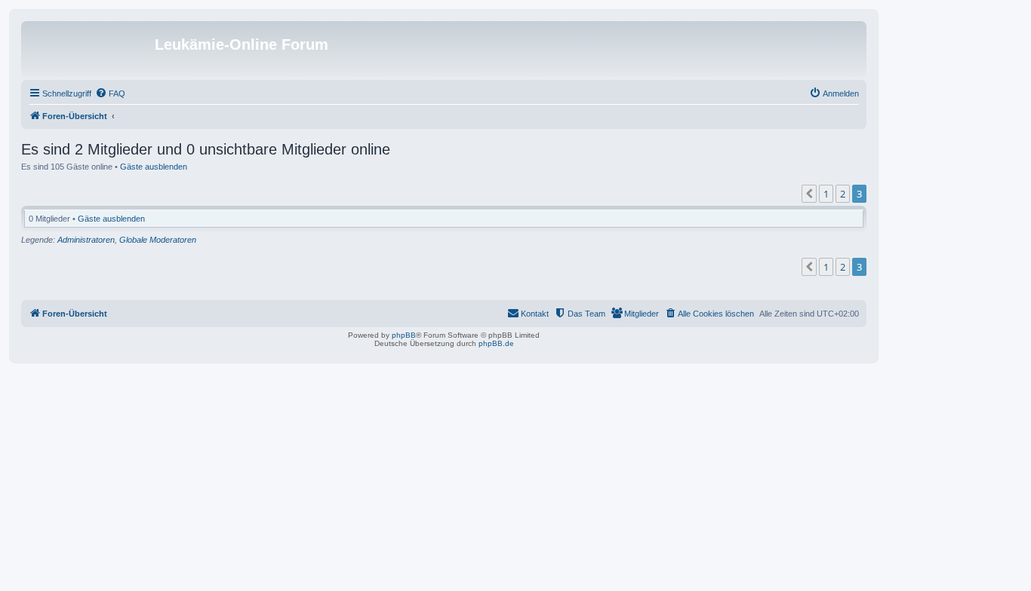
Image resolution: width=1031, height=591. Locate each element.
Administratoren (86, 239)
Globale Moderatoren (157, 239)
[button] (809, 194)
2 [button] (842, 194)
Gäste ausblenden (153, 166)
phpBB (404, 335)
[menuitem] (110, 93)
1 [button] (826, 194)
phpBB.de (496, 343)
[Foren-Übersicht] (90, 49)
